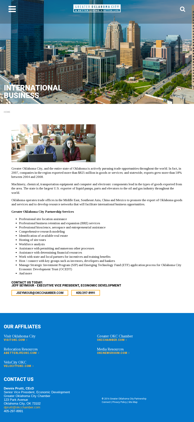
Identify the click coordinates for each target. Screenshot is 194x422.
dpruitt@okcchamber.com (22, 407)
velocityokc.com (18, 365)
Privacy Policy (119, 402)
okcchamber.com (111, 339)
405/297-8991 (85, 293)
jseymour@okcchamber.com (39, 293)
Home (7, 112)
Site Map (132, 402)
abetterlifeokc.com (20, 352)
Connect (106, 402)
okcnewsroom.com (112, 352)
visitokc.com (15, 339)
